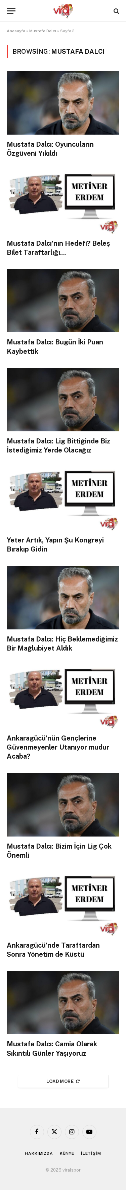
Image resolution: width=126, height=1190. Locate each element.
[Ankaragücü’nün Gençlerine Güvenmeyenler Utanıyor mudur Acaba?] (63, 696)
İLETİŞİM (91, 1153)
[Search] (115, 10)
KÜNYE (67, 1153)
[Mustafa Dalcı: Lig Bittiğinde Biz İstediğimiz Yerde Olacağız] (63, 399)
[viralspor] (63, 11)
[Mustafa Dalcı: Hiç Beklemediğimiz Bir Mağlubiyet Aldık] (63, 597)
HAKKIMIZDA (39, 1153)
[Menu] (11, 10)
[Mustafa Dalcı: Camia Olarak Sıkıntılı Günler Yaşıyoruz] (63, 1002)
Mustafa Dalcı (42, 31)
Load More (60, 1081)
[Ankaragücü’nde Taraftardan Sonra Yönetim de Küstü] (63, 903)
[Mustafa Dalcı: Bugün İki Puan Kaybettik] (63, 300)
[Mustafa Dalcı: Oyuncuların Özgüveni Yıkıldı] (63, 102)
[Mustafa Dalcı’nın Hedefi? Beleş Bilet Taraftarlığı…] (63, 201)
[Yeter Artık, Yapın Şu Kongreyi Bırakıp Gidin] (63, 498)
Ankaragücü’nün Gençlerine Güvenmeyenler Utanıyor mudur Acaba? (58, 747)
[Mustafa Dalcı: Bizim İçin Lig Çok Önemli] (63, 804)
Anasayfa (16, 31)
